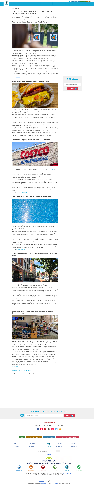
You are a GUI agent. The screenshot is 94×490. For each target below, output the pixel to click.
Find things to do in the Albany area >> (21, 370)
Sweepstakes (73, 445)
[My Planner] (60, 429)
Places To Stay (17, 445)
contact (56, 483)
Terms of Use (50, 477)
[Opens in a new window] (19, 468)
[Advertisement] (47, 392)
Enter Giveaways (76, 1)
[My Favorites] (70, 1)
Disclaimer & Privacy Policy (43, 477)
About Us (72, 443)
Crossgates (50, 169)
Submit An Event (49, 437)
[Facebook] (38, 429)
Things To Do (27, 3)
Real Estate (31, 446)
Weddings (55, 3)
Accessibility (43, 483)
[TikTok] (52, 429)
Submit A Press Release (34, 437)
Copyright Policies (56, 477)
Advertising (73, 446)
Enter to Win (76, 3)
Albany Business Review (21, 192)
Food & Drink (35, 3)
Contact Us (59, 446)
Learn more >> (15, 366)
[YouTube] (41, 429)
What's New (17, 8)
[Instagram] (49, 429)
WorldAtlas (18, 307)
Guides (61, 3)
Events (49, 3)
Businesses (59, 443)
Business (68, 3)
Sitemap (49, 454)
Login (88, 1)
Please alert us (41, 481)
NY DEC (18, 76)
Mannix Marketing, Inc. (67, 473)
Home (13, 8)
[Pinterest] (45, 429)
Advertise (83, 1)
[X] (56, 429)
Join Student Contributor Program (67, 437)
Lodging (43, 3)
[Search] (58, 451)
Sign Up (72, 88)
